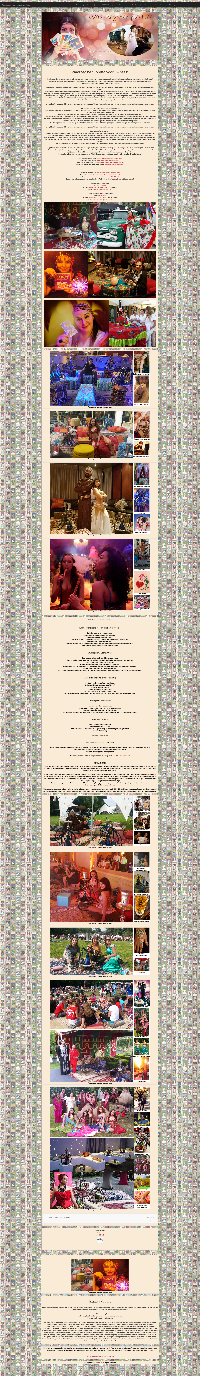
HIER (150, 1350)
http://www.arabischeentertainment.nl (110, 158)
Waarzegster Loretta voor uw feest (16, 4)
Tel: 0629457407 (103, 5)
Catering (134, 5)
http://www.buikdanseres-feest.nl (108, 160)
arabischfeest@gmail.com (102, 189)
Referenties (159, 5)
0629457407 (93, 198)
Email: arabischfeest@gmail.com (80, 5)
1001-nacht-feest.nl (123, 756)
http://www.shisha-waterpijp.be (112, 162)
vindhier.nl (100, 1235)
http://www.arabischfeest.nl (114, 164)
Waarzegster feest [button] (175, 5)
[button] (59, 1218)
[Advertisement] (100, 1371)
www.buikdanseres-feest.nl (110, 175)
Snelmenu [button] (192, 5)
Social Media (100, 1230)
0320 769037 (101, 185)
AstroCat (99, 1363)
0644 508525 (104, 187)
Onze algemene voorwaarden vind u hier (100, 1356)
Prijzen (146, 5)
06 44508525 (104, 198)
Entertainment (120, 5)
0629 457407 (93, 187)
